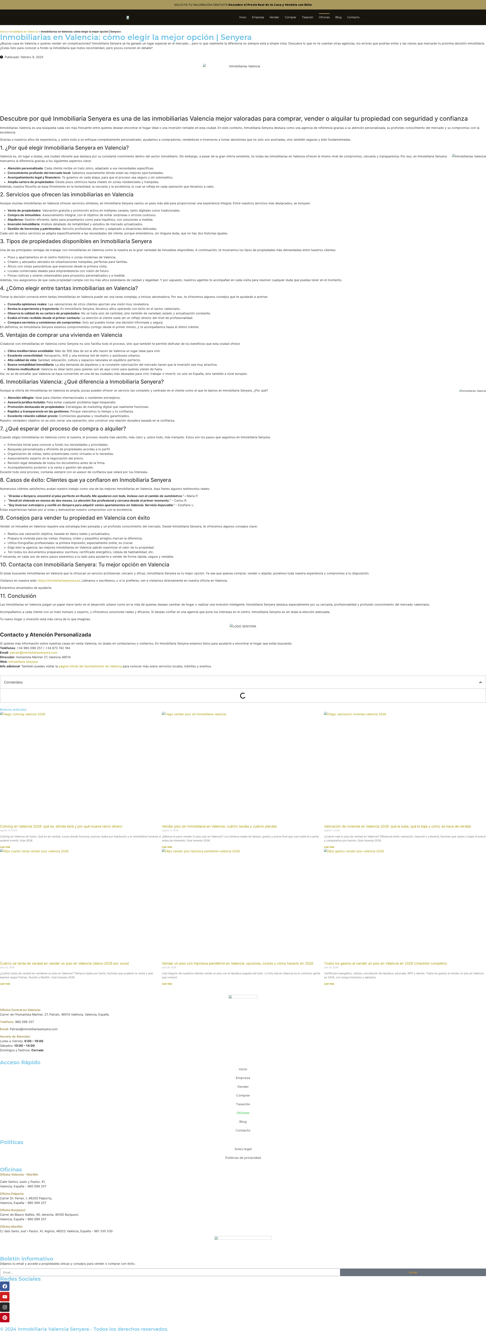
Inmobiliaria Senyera (23, 662)
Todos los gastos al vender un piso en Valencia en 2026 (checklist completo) (385, 963)
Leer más (5, 846)
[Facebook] (4, 1286)
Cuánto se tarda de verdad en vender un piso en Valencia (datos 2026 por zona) (64, 963)
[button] (480, 682)
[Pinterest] (4, 1317)
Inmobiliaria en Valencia (23, 31)
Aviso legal (243, 1149)
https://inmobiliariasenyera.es (59, 580)
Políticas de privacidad (243, 1158)
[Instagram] (4, 1307)
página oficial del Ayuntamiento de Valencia (90, 666)
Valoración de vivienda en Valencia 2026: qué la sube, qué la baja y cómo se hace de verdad (397, 826)
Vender (274, 17)
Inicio (242, 17)
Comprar (290, 17)
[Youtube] (4, 1296)
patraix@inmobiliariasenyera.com (33, 652)
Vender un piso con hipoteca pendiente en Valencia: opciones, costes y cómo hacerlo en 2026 (237, 963)
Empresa (258, 17)
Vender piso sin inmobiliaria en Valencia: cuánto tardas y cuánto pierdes (219, 826)
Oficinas (324, 17)
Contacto (353, 17)
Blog (338, 17)
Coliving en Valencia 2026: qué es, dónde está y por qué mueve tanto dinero (61, 826)
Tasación (307, 17)
